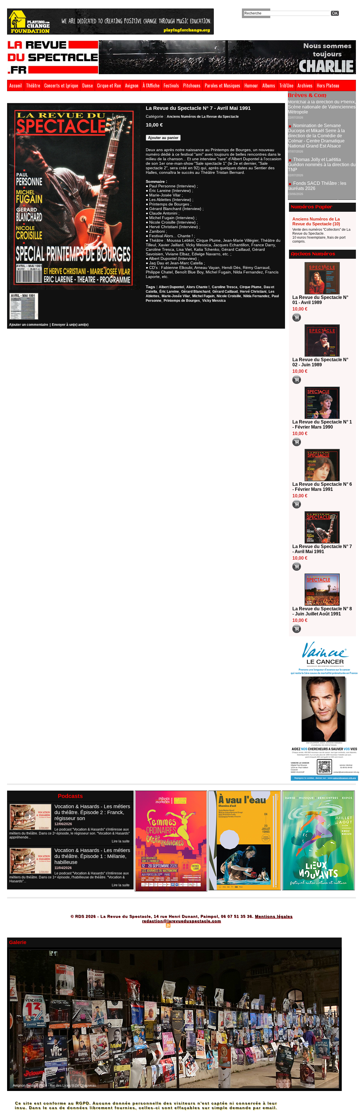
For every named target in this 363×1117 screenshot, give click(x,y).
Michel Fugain (203, 296)
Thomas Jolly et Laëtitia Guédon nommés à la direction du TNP (322, 139)
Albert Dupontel (171, 287)
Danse (87, 85)
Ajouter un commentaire (28, 325)
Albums (268, 85)
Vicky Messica (214, 301)
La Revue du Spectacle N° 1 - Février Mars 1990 (322, 424)
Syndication (180, 925)
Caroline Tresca (224, 287)
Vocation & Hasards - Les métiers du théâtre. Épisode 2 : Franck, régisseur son (92, 812)
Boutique (13, 98)
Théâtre (33, 85)
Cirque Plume (250, 287)
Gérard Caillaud (225, 292)
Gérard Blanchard (195, 292)
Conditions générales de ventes (58, 335)
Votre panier (91, 335)
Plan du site (154, 925)
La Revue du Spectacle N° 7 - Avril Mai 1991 (117, 98)
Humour (251, 85)
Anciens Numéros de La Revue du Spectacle (53, 98)
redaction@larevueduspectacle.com (181, 921)
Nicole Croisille (229, 296)
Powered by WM (206, 925)
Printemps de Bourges (182, 301)
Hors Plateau (328, 85)
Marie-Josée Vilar (176, 296)
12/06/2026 (63, 824)
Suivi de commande (20, 335)
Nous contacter (112, 335)
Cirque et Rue (109, 85)
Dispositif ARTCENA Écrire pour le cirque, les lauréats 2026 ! (321, 180)
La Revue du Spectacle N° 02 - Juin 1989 (320, 362)
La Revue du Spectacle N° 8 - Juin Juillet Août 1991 (322, 611)
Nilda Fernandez (256, 296)
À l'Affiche (151, 85)
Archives (305, 85)
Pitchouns (192, 85)
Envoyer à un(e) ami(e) (70, 325)
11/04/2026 (63, 868)
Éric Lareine (169, 292)
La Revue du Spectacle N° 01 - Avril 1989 (320, 300)
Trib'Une (286, 85)
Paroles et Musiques (222, 85)
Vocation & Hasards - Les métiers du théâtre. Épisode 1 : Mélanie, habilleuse (92, 856)
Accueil (15, 85)
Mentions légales (274, 916)
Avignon (131, 85)
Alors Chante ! (198, 287)
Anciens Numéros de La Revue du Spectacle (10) (316, 221)
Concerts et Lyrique (61, 85)
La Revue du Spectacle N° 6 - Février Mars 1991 (322, 487)
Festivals (171, 85)
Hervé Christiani (253, 292)
